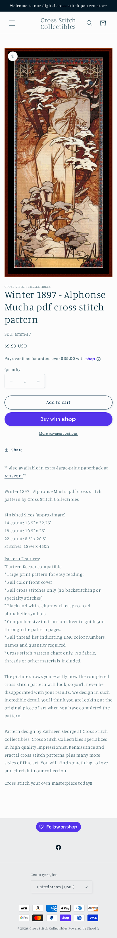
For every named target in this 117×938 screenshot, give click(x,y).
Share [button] (17, 449)
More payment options (58, 433)
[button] (11, 23)
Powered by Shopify (83, 928)
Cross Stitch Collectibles (49, 928)
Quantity (12, 369)
